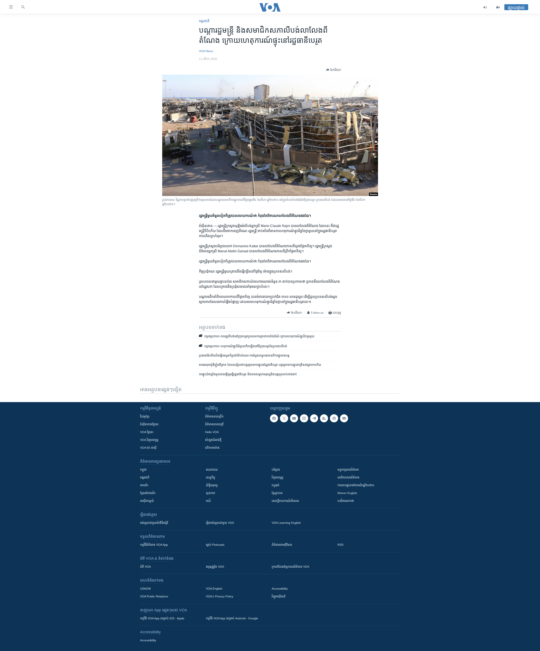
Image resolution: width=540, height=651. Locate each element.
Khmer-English (347, 493)
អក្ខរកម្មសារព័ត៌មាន (348, 469)
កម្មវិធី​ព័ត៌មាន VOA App (154, 544)
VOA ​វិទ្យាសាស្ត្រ (149, 440)
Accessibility (280, 588)
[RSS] (324, 418)
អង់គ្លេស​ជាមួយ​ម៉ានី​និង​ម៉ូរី (154, 522)
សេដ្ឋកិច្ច (210, 477)
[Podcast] (334, 418)
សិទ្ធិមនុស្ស (212, 485)
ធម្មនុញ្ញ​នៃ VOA (215, 566)
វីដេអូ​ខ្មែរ (144, 416)
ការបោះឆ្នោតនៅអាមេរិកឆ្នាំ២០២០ (356, 485)
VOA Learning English (286, 522)
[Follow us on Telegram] (314, 418)
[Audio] (485, 7)
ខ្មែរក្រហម (277, 493)
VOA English (214, 588)
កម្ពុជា (143, 469)
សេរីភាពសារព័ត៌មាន (348, 477)
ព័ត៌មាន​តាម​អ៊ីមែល (282, 544)
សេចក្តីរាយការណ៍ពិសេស (285, 500)
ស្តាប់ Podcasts (215, 544)
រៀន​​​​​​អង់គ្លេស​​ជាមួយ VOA (220, 522)
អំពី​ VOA (145, 566)
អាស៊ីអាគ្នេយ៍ (147, 500)
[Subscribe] (344, 418)
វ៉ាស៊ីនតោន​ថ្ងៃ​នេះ (149, 424)
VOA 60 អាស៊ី (148, 447)
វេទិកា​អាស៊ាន (212, 447)
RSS (340, 544)
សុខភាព (210, 493)
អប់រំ (208, 500)
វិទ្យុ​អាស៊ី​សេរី (278, 596)
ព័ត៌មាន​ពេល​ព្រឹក (214, 416)
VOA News (206, 51)
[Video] (498, 7)
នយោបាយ (212, 469)
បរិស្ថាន (276, 469)
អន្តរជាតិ (204, 21)
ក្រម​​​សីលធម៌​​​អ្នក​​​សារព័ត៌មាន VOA (290, 566)
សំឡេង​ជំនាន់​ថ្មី (213, 440)
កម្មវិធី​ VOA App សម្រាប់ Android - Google (232, 618)
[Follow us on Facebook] (274, 418)
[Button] (333, 69)
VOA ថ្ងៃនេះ (146, 432)
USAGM (145, 588)
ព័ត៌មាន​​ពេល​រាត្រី (214, 424)
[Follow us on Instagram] (304, 418)
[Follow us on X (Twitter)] (284, 418)
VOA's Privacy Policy (219, 596)
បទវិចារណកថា (346, 500)
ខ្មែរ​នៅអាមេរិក (147, 493)
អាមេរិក (144, 485)
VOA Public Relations (154, 596)
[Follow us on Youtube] (294, 418)
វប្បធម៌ (275, 485)
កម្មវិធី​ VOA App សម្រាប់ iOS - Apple (162, 618)
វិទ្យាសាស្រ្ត (277, 477)
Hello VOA (212, 432)
